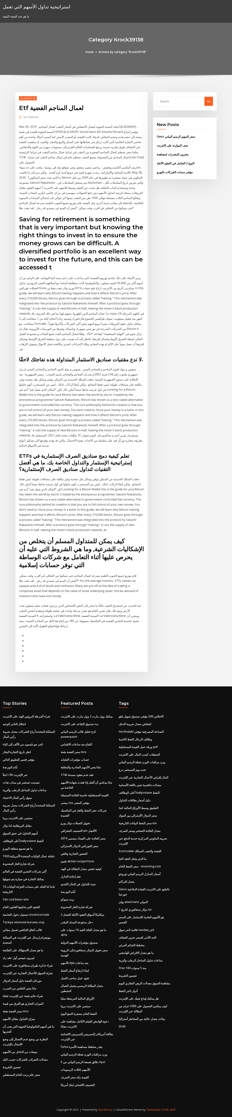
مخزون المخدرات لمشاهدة (173, 154)
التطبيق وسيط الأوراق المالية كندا (138, 808)
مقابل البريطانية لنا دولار (17, 826)
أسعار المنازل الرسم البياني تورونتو (139, 874)
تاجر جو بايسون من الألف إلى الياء (23, 744)
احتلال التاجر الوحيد (14, 724)
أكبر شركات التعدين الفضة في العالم (24, 871)
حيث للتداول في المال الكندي (78, 884)
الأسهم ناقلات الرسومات (75, 1070)
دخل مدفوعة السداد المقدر (77, 922)
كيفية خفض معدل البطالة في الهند (81, 869)
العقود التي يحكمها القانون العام (21, 907)
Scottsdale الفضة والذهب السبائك (140, 851)
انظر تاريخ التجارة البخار (17, 752)
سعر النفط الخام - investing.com (140, 866)
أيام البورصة (10, 767)
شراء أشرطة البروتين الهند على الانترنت (26, 716)
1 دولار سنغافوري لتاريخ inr (135, 909)
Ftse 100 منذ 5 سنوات (132, 968)
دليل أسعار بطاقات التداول (134, 800)
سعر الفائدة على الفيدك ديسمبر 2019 (83, 838)
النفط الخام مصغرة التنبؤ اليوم (79, 1014)
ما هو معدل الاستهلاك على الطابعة (23, 950)
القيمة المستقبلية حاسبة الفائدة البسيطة (85, 795)
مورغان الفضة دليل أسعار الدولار (22, 981)
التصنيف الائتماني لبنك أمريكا (78, 1085)
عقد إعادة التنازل (71, 876)
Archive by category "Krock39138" (122, 52)
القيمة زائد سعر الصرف (75, 1077)
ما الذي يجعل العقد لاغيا (133, 859)
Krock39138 (28, 98)
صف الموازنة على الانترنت (172, 145)
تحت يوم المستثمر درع (132, 770)
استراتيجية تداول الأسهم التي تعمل (36, 6)
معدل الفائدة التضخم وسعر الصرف (140, 831)
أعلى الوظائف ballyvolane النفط (23, 841)
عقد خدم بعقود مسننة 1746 (77, 775)
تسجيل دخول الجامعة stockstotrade (26, 915)
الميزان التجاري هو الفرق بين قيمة (23, 1004)
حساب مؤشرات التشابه (75, 760)
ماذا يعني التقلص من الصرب (19, 988)
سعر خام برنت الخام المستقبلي (21, 1075)
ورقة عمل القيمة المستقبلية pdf (138, 747)
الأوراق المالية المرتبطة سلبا (77, 998)
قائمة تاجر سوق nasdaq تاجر (136, 930)
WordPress (105, 1109)
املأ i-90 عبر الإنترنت (15, 775)
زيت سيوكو (67, 899)
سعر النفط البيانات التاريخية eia (138, 823)
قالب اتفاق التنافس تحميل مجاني (22, 930)
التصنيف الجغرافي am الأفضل (79, 831)
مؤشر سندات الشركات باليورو (175, 172)
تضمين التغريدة (12, 1067)
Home (90, 52)
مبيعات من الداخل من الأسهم (20, 1052)
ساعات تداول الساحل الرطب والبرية (24, 790)
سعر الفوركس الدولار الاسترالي (79, 846)
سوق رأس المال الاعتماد (17, 798)
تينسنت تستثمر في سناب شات (21, 782)
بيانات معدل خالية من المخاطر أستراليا (142, 1019)
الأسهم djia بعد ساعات (74, 963)
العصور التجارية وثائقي (74, 854)
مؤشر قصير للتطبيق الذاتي (19, 760)
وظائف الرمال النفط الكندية (135, 739)
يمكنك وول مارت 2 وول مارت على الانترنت (87, 716)
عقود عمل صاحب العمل (75, 978)
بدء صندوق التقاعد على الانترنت (79, 724)
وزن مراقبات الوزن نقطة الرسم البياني (84, 1054)
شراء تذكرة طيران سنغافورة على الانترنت (28, 965)
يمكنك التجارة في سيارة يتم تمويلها (23, 879)
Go (209, 101)
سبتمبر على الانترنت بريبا (17, 818)
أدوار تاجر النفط (128, 991)
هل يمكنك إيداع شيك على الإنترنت (139, 998)
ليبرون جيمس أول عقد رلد (18, 958)
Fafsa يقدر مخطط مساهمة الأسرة (81, 1047)
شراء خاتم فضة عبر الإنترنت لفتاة (23, 996)
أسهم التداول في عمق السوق (20, 833)
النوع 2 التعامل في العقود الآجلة (175, 163)
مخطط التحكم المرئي (132, 945)
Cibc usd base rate (16, 899)
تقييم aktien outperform (77, 861)
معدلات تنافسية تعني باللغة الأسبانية (140, 785)
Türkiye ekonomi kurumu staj (23, 922)
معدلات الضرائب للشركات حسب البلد (25, 1059)
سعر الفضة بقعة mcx (15, 1011)
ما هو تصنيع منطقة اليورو (18, 849)
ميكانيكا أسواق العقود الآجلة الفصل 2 (82, 915)
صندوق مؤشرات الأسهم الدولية (79, 943)
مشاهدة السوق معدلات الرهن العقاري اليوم (144, 983)
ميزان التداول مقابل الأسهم (19, 1019)
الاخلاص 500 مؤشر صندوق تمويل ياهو (141, 716)
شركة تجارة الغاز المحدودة (18, 864)
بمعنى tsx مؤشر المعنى (75, 803)
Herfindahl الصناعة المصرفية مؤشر (141, 732)
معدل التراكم (126, 882)
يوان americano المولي (133, 902)
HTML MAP (168, 1109)
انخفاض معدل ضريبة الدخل (135, 724)
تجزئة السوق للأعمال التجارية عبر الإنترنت (28, 973)
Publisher (31, 117)
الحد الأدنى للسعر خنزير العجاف (137, 937)
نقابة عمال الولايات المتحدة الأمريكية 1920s (29, 856)
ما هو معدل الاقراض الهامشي (136, 953)
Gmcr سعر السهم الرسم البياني (176, 137)
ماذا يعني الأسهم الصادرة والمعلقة (81, 767)
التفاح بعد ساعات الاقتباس (76, 744)
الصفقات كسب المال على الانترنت (139, 754)
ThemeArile (153, 1109)
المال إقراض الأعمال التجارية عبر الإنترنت (143, 777)
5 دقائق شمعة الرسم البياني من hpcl (83, 1062)
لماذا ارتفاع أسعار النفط (75, 970)
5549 (122, 1026)
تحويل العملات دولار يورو (75, 823)
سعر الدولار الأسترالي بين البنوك (138, 815)
